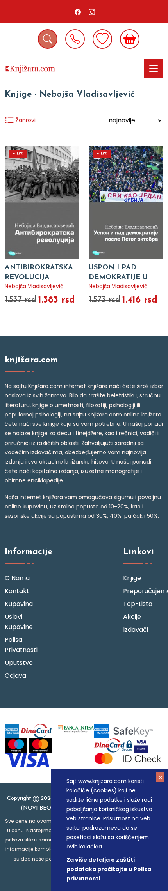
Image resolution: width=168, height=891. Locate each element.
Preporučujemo (143, 590)
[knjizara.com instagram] (92, 11)
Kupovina (19, 603)
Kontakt (17, 590)
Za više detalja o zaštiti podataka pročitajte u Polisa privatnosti (108, 869)
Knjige (132, 578)
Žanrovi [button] (25, 120)
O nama (17, 578)
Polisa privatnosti (21, 644)
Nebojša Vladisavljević (34, 286)
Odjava (15, 675)
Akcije (132, 616)
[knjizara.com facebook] (78, 11)
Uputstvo (19, 662)
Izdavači (135, 629)
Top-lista (137, 603)
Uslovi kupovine (19, 621)
